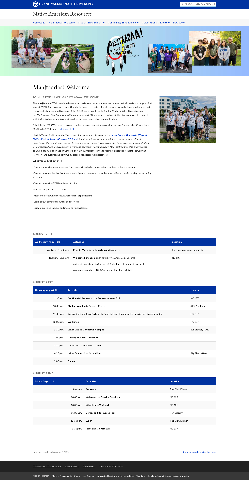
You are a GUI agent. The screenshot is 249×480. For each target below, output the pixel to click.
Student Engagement (90, 22)
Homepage (39, 22)
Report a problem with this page (199, 452)
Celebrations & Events (155, 22)
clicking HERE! (68, 129)
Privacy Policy (72, 466)
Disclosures (89, 466)
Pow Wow (179, 22)
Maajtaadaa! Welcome (62, 22)
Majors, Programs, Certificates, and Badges (73, 476)
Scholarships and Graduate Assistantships (168, 476)
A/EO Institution (47, 466)
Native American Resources (62, 13)
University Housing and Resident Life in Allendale (121, 476)
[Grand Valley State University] (63, 6)
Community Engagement (122, 22)
